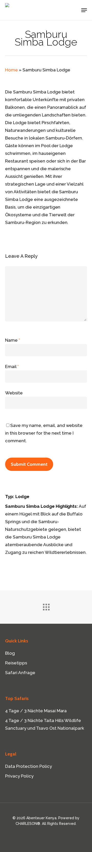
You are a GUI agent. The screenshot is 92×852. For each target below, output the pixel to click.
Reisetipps (16, 662)
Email (12, 366)
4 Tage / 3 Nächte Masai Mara (36, 710)
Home (11, 69)
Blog (10, 653)
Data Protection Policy (28, 766)
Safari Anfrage (20, 672)
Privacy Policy (19, 776)
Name (12, 340)
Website (14, 392)
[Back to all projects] (46, 606)
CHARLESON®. (28, 824)
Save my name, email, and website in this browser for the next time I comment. (44, 433)
